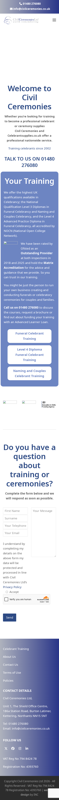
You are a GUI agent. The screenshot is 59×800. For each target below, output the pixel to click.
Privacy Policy (12, 587)
